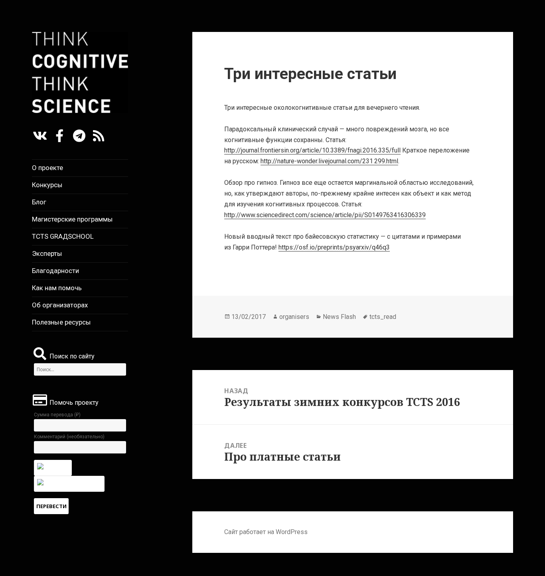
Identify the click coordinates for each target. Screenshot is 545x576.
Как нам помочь (57, 288)
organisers (294, 317)
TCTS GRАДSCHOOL (63, 236)
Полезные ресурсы (61, 322)
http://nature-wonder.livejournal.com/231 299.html (329, 161)
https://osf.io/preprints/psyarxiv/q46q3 (334, 247)
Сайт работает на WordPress (266, 532)
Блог (39, 202)
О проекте (47, 168)
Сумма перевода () (57, 415)
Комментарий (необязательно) (69, 436)
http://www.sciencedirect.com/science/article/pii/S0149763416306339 (325, 215)
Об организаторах (60, 305)
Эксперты (47, 253)
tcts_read (382, 317)
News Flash (339, 317)
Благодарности (55, 271)
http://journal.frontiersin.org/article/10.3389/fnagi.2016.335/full (312, 150)
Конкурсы (47, 185)
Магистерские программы (72, 219)
